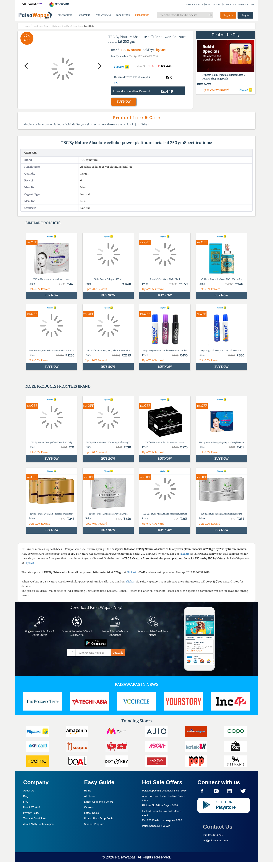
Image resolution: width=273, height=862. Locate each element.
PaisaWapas (125, 857)
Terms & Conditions (34, 818)
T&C (116, 82)
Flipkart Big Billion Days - (160, 805)
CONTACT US (229, 4)
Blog (25, 796)
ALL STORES (84, 15)
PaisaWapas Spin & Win (156, 825)
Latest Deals (91, 812)
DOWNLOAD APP (246, 4)
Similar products (43, 223)
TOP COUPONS (123, 15)
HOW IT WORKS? (213, 4)
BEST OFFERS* (142, 15)
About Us (28, 790)
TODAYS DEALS (103, 15)
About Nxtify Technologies (38, 823)
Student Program (94, 823)
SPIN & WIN (61, 4)
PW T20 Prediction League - (162, 820)
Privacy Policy (31, 812)
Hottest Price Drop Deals (98, 818)
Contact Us (218, 827)
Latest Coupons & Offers (98, 801)
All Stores (89, 796)
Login (245, 15)
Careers (89, 807)
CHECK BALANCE (194, 4)
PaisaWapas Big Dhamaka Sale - (164, 790)
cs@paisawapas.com (215, 840)
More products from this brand (57, 386)
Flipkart (159, 50)
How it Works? (31, 807)
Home (87, 790)
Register (228, 15)
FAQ (25, 801)
